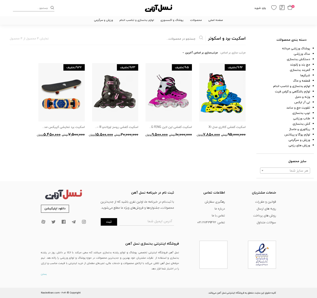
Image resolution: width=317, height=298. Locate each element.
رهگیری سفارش (215, 202)
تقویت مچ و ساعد (298, 108)
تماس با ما (218, 216)
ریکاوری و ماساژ (299, 129)
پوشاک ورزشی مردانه (296, 49)
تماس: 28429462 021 (211, 222)
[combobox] (285, 171)
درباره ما (220, 209)
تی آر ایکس (302, 102)
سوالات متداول (266, 222)
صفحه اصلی (215, 20)
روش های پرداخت (264, 216)
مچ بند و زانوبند (300, 65)
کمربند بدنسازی (300, 70)
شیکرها (305, 75)
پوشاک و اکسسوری (172, 20)
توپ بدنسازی (301, 113)
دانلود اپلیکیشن (55, 208)
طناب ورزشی (301, 118)
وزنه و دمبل (302, 97)
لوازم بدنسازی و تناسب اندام (136, 20)
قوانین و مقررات (265, 202)
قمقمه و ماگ (301, 81)
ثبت (109, 222)
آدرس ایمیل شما (160, 221)
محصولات (196, 20)
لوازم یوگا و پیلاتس (297, 135)
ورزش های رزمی (299, 145)
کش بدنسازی (301, 124)
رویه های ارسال (266, 209)
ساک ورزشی (302, 54)
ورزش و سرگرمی (103, 20)
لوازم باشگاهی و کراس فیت (292, 92)
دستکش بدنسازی (298, 59)
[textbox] (285, 171)
